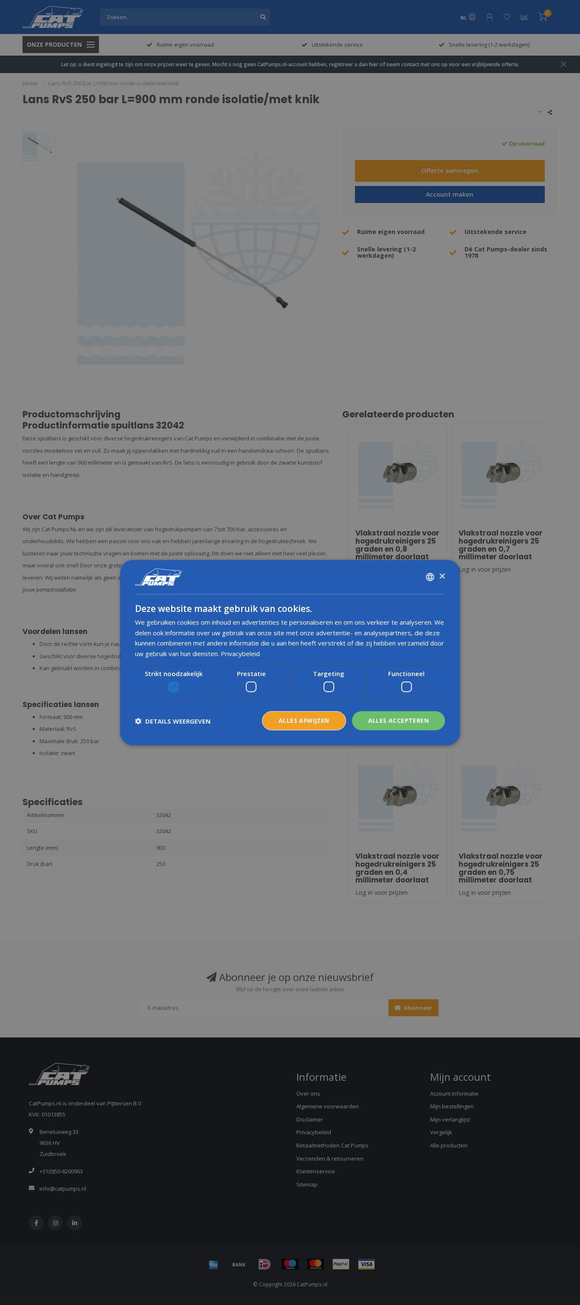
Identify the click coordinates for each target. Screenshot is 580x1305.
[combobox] (430, 576)
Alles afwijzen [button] (304, 720)
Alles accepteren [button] (398, 720)
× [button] (442, 576)
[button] (173, 720)
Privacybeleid (240, 653)
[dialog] (290, 652)
